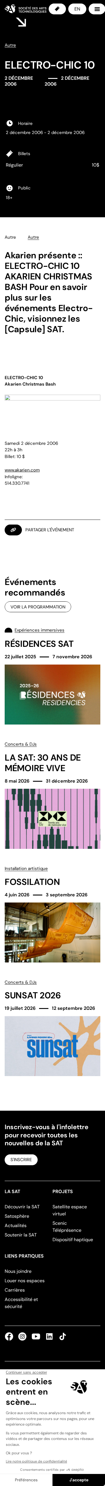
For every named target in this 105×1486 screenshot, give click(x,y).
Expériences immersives (39, 630)
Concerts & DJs (21, 744)
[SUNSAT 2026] (52, 1027)
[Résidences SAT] (52, 675)
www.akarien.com (22, 470)
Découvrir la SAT (22, 1207)
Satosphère (17, 1216)
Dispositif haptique (72, 1239)
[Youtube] (36, 1336)
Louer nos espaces (25, 1281)
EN (77, 9)
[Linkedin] (49, 1336)
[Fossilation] (52, 914)
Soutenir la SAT (21, 1235)
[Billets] (57, 9)
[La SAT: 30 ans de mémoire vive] (52, 795)
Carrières (15, 1290)
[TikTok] (61, 1336)
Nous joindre (18, 1271)
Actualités (16, 1225)
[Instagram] (22, 1336)
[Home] (25, 8)
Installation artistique (26, 868)
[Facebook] (10, 1336)
